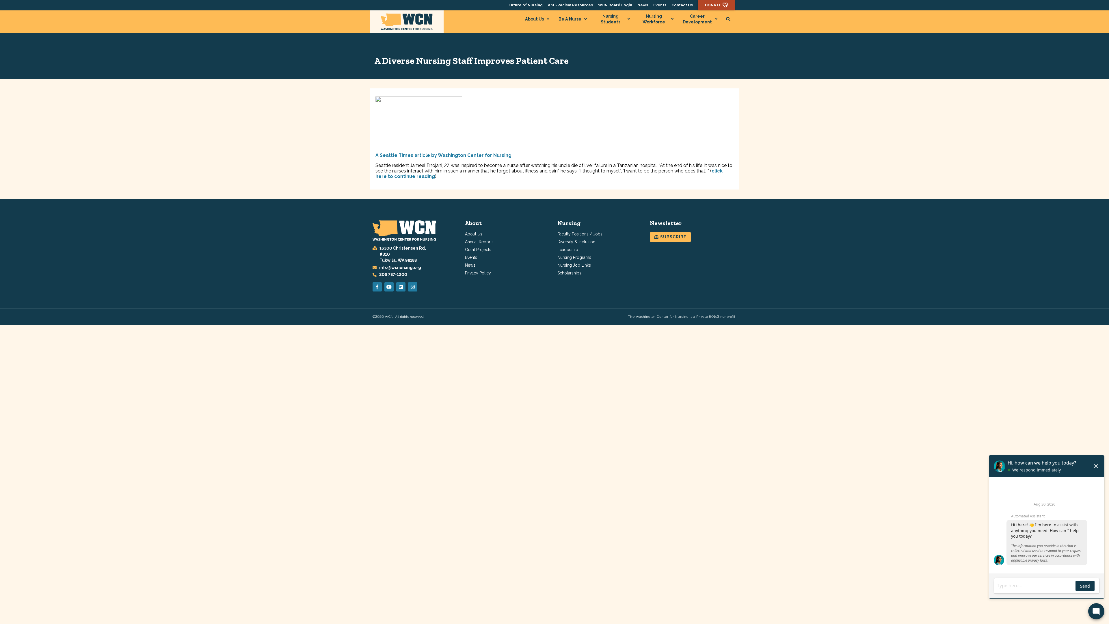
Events (659, 5)
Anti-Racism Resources (570, 5)
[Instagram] (412, 286)
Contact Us (682, 5)
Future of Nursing (526, 5)
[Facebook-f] (377, 286)
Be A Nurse (570, 18)
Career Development (697, 19)
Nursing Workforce (654, 19)
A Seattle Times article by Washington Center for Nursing (443, 155)
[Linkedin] (400, 286)
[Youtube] (389, 286)
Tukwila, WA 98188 (398, 260)
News (642, 5)
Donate (713, 5)
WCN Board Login (615, 5)
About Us (534, 18)
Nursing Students (610, 19)
